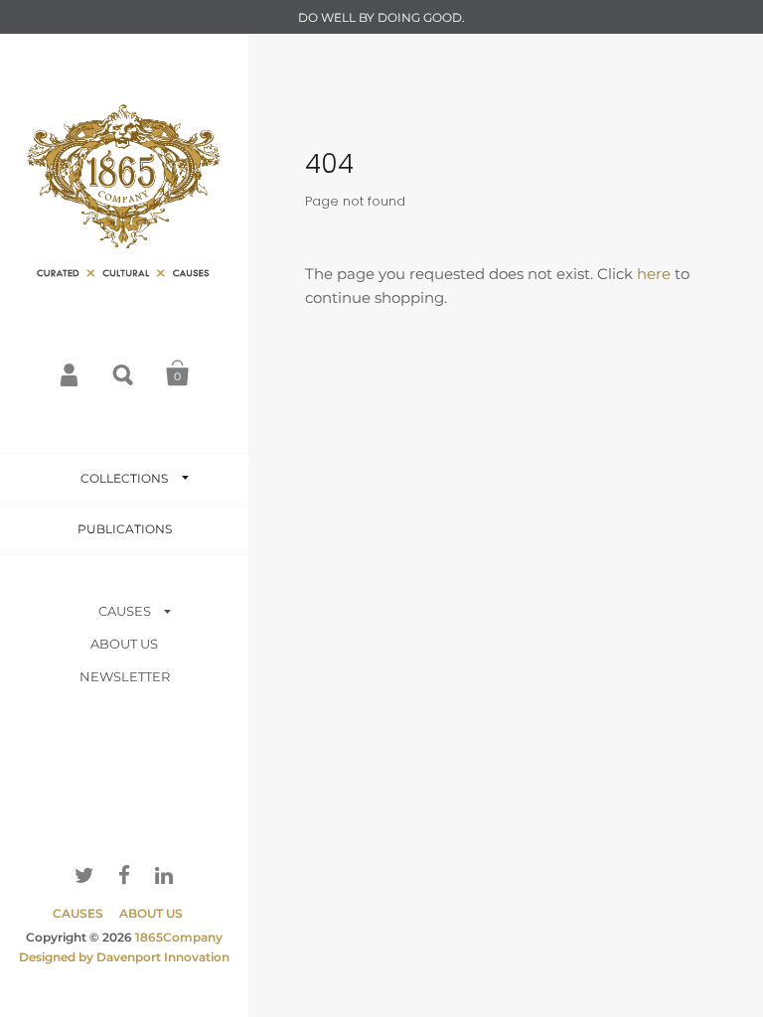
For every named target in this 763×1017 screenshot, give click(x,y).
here (654, 273)
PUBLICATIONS (124, 528)
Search (124, 373)
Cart (178, 373)
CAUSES (124, 611)
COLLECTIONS (124, 478)
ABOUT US (124, 644)
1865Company (179, 937)
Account (70, 373)
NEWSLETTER (124, 676)
